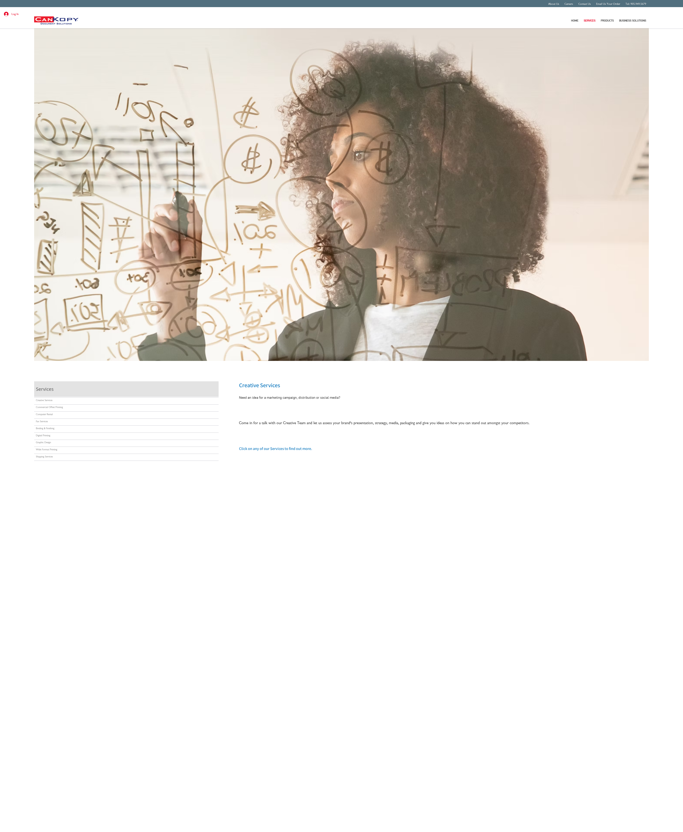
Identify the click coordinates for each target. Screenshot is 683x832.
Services (45, 389)
